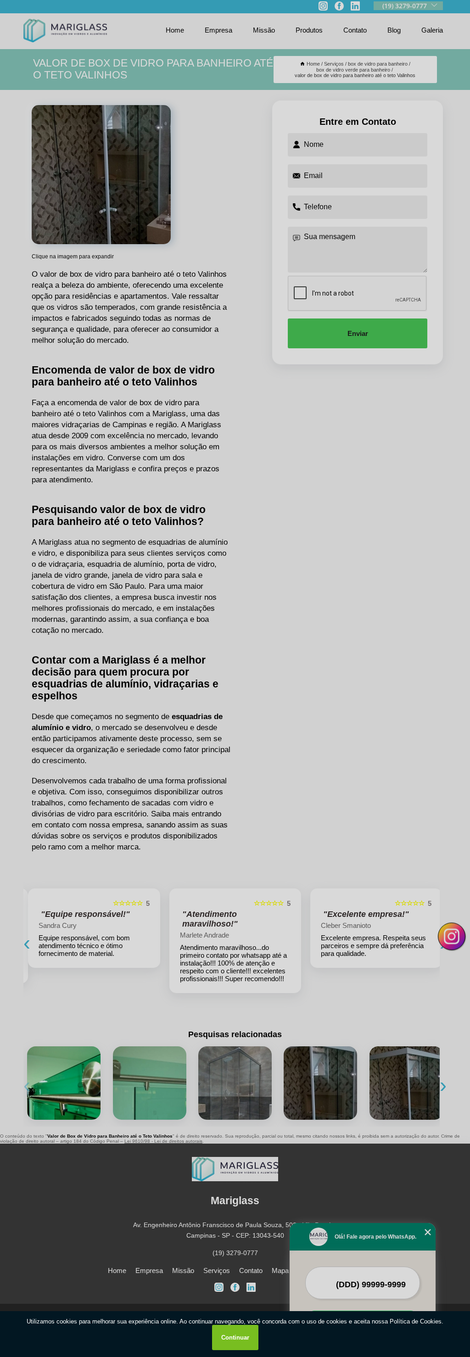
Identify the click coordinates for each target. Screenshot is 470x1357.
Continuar (235, 1337)
